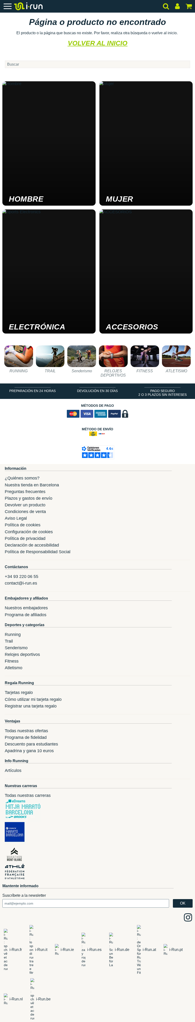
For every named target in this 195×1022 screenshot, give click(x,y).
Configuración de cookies (29, 531)
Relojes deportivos (22, 654)
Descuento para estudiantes (31, 744)
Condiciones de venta (25, 511)
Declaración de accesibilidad (32, 545)
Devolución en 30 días (97, 391)
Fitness (12, 661)
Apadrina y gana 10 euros (29, 750)
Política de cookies (22, 525)
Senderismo (16, 647)
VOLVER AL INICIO (97, 43)
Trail (9, 641)
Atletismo (13, 667)
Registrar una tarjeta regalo (31, 706)
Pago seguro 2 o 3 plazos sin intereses (162, 393)
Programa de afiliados (25, 614)
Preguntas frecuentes (25, 491)
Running (13, 634)
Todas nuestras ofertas (26, 730)
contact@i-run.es (21, 583)
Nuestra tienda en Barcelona (32, 485)
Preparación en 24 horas (32, 391)
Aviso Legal (16, 518)
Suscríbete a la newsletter (24, 895)
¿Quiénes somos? (22, 478)
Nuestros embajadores (26, 607)
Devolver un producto (25, 505)
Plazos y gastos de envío (28, 498)
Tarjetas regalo (19, 692)
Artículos (13, 770)
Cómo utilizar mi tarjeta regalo (33, 699)
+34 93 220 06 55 (21, 576)
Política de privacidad (25, 538)
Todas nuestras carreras (28, 795)
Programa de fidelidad (26, 737)
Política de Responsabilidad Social (37, 551)
